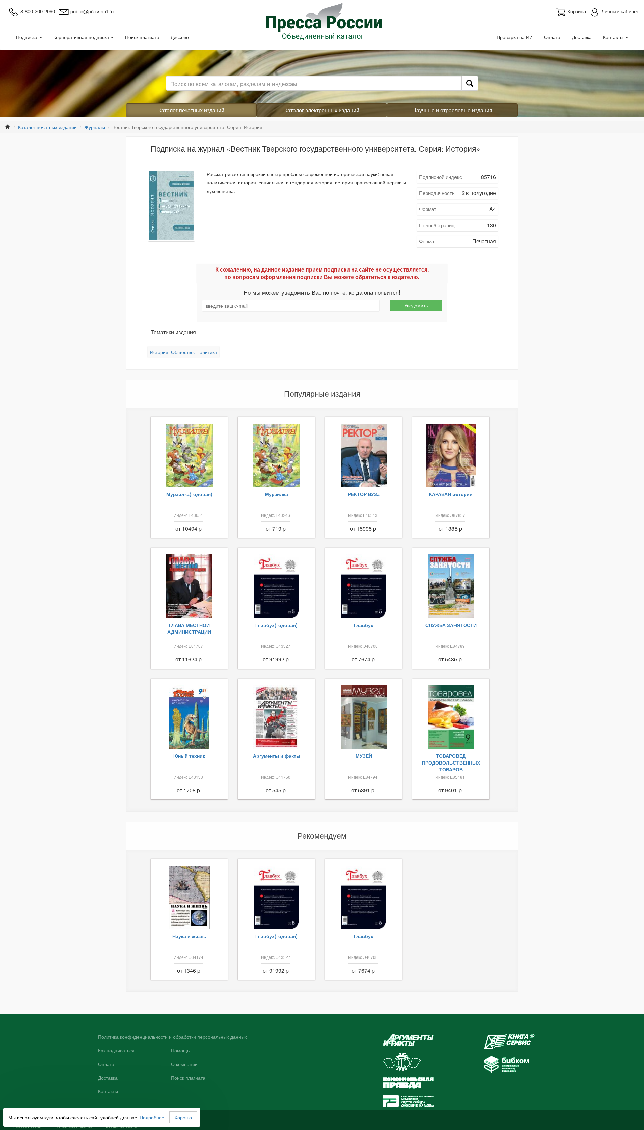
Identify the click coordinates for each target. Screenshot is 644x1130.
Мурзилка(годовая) (189, 494)
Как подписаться (116, 1050)
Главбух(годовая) (276, 625)
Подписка (27, 37)
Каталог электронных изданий (321, 110)
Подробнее (152, 1117)
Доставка (582, 37)
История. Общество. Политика (183, 352)
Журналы (94, 127)
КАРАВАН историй (451, 494)
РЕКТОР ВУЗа (364, 494)
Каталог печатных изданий (191, 110)
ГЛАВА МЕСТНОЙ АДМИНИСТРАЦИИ (189, 628)
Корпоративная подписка (81, 37)
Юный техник (189, 755)
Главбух (363, 625)
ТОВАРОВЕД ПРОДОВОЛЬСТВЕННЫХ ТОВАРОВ (451, 762)
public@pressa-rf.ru (92, 11)
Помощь (180, 1050)
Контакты (614, 37)
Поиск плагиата (142, 37)
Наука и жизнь (189, 936)
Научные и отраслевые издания (452, 110)
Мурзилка (276, 494)
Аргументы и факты (276, 755)
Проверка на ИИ (515, 37)
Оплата (552, 37)
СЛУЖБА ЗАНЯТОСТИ (451, 625)
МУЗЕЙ (364, 755)
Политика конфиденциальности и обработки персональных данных (172, 1037)
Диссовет (181, 37)
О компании (184, 1064)
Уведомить (416, 305)
